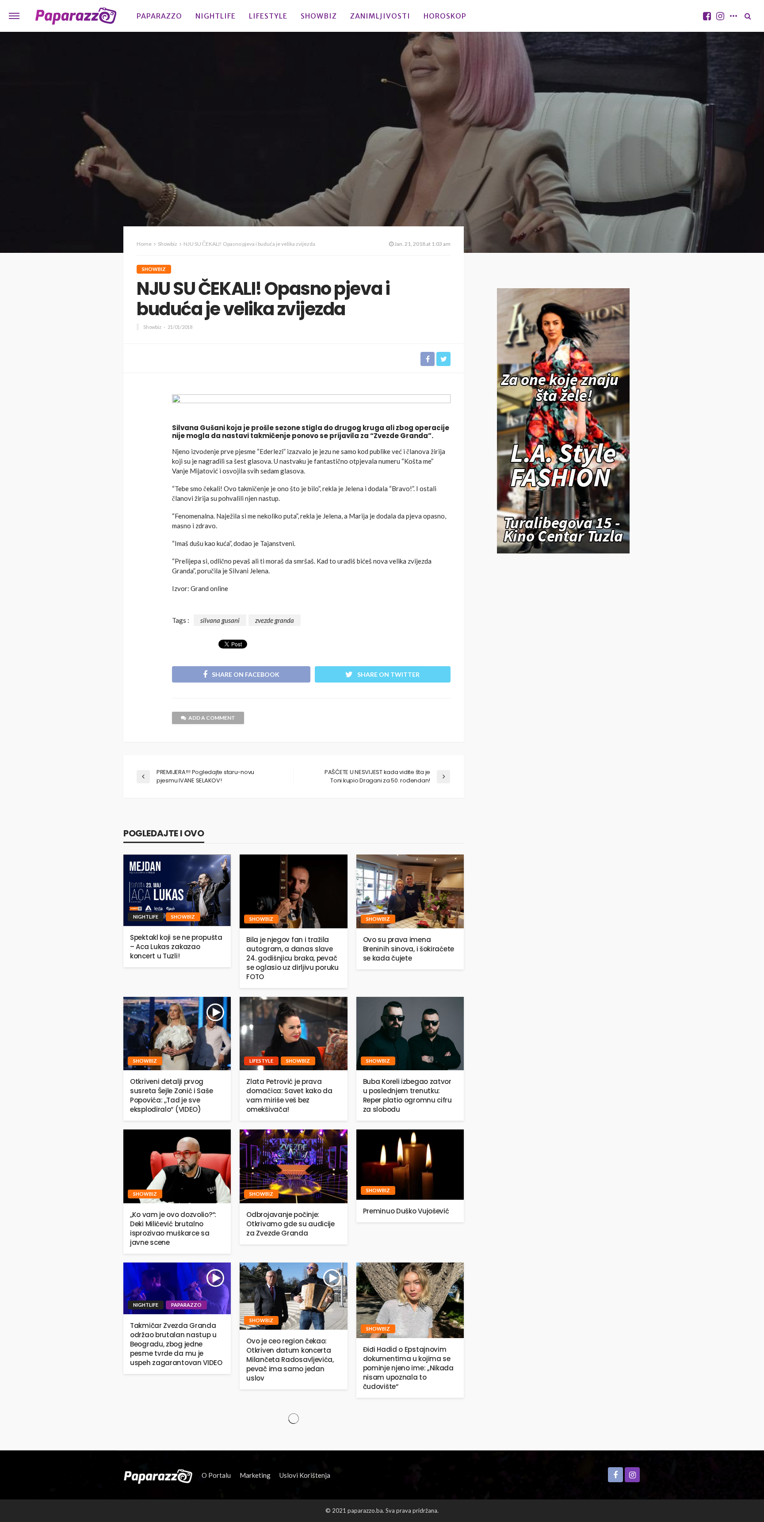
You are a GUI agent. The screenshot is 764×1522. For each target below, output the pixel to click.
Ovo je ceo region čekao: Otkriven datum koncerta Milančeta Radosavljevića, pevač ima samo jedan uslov (290, 1359)
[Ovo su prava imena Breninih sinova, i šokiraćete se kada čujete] (410, 891)
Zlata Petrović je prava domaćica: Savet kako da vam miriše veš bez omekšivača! (289, 1095)
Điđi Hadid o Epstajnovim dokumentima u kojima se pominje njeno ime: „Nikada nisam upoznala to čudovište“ (408, 1368)
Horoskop (445, 15)
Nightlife (215, 15)
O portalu (216, 1475)
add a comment (211, 717)
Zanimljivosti (380, 15)
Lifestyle (268, 15)
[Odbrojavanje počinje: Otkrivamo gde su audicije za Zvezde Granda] (293, 1166)
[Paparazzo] (158, 1475)
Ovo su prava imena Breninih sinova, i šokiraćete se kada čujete (408, 949)
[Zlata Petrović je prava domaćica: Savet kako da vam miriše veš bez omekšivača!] (293, 1034)
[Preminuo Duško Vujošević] (410, 1164)
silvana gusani (220, 620)
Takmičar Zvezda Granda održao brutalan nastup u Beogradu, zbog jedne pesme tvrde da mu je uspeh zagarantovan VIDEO (176, 1344)
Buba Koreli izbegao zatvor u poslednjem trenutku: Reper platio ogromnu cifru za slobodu (407, 1095)
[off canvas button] (14, 16)
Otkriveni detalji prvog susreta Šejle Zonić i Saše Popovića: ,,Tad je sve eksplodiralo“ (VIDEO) (171, 1095)
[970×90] (311, 406)
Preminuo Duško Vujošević (406, 1211)
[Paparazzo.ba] (76, 16)
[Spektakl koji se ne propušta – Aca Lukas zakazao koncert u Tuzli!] (177, 890)
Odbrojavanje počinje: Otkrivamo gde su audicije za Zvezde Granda (290, 1224)
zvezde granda (274, 620)
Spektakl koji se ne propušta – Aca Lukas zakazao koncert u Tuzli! (176, 947)
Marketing (255, 1475)
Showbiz (319, 15)
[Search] (747, 16)
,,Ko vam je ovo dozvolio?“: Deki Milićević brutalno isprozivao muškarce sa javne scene (173, 1228)
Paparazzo (159, 15)
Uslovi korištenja (304, 1475)
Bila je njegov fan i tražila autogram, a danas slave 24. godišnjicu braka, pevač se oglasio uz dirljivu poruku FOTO (292, 958)
